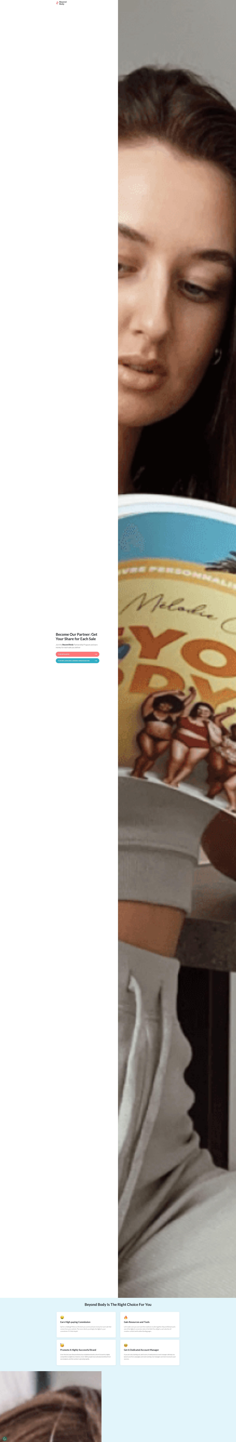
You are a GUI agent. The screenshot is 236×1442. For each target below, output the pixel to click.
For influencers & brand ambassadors (74, 661)
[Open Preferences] (4, 1438)
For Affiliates (63, 654)
